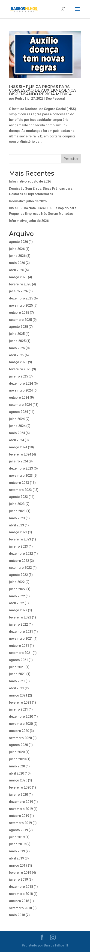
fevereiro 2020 (20, 787)
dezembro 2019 (21, 802)
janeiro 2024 (18, 461)
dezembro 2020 (21, 716)
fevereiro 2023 (20, 539)
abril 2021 (16, 688)
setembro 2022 (20, 567)
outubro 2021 (19, 645)
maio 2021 (17, 681)
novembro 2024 (21, 390)
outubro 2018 (19, 901)
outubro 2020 (19, 731)
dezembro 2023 (21, 468)
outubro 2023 (19, 483)
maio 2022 (17, 596)
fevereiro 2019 (20, 872)
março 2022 (18, 610)
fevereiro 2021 (20, 702)
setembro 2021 (20, 653)
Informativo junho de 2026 (29, 221)
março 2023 (18, 532)
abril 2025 (16, 355)
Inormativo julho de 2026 (28, 201)
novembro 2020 (21, 724)
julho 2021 (17, 667)
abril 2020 (16, 773)
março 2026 (18, 277)
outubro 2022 (19, 561)
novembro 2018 (21, 894)
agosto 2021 (18, 660)
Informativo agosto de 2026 (30, 181)
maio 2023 (17, 518)
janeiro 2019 (18, 879)
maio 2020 (17, 766)
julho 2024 (17, 419)
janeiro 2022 (18, 624)
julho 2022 (17, 582)
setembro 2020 (20, 738)
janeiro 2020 (18, 794)
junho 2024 (17, 426)
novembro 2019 (21, 809)
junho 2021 (17, 674)
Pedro (19, 98)
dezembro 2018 (21, 886)
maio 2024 (17, 433)
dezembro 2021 (21, 631)
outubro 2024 (19, 397)
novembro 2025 (21, 305)
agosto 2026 (18, 242)
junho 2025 (17, 341)
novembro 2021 (21, 638)
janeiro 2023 (18, 546)
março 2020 (18, 780)
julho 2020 (17, 752)
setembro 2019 (20, 823)
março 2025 (18, 362)
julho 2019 (17, 837)
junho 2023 (17, 511)
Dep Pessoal (55, 98)
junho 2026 (17, 256)
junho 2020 (17, 759)
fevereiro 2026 (20, 284)
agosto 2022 (18, 575)
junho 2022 (17, 589)
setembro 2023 (20, 490)
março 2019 (18, 865)
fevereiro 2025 (20, 369)
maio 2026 (17, 263)
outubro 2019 (19, 816)
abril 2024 (16, 440)
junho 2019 (17, 844)
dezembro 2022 (21, 553)
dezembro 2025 (21, 298)
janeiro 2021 (18, 709)
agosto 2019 (18, 830)
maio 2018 (17, 915)
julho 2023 (17, 504)
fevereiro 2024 (20, 454)
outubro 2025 (19, 312)
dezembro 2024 (21, 383)
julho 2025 (17, 334)
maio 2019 (17, 851)
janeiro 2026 (18, 291)
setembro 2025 (20, 320)
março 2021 (18, 695)
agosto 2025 (18, 326)
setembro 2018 (20, 908)
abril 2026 (16, 270)
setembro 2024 (20, 404)
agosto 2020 (18, 745)
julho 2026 (17, 249)
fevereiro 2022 (20, 617)
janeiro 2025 (18, 376)
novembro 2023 (21, 475)
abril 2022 (16, 603)
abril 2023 (16, 525)
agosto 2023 (18, 497)
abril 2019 (16, 858)
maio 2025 (17, 348)
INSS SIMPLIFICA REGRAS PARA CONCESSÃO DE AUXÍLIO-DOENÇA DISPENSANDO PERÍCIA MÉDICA (42, 90)
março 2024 (18, 447)
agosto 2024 (18, 412)
